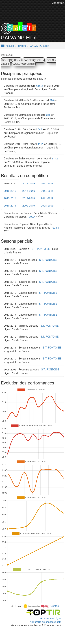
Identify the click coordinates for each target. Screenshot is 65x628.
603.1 (56, 227)
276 (51, 100)
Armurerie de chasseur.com (45, 622)
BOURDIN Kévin (11, 60)
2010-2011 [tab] (10, 205)
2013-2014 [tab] (10, 198)
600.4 (32, 216)
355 (48, 114)
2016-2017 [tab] (10, 190)
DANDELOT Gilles (33, 60)
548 (40, 129)
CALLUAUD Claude (23, 63)
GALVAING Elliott (39, 45)
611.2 (55, 158)
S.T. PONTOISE (41, 249)
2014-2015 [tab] (47, 190)
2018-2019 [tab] (28, 183)
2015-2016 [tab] (28, 190)
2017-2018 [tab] (47, 183)
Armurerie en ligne (50, 618)
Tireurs (22, 45)
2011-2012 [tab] (47, 198)
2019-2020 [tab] (10, 183)
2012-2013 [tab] (28, 198)
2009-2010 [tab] (28, 205)
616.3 (39, 85)
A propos (16, 606)
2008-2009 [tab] (47, 205)
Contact (55, 605)
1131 (41, 144)
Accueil (10, 45)
